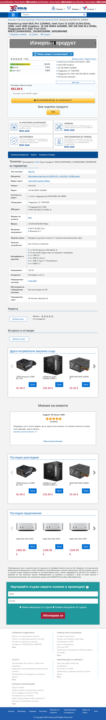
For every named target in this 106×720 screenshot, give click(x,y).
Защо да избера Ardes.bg (67, 663)
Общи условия (18, 687)
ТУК (53, 112)
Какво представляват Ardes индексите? (28, 698)
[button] (58, 9)
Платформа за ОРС (65, 642)
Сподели (46, 34)
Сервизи (32, 711)
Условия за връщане (65, 636)
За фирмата (62, 666)
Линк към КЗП (63, 647)
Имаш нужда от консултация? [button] (52, 54)
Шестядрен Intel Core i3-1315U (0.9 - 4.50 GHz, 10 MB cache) (54, 176)
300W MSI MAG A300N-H (79, 378)
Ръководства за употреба (22, 696)
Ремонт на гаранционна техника (25, 636)
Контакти (43, 711)
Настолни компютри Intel (47, 20)
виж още (75, 82)
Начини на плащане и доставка (70, 639)
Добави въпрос (19, 339)
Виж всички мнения (53, 441)
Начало (11, 711)
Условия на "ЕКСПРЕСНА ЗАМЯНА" (27, 644)
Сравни (34, 34)
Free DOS (32, 281)
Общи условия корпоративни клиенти (28, 690)
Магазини (22, 711)
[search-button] (84, 14)
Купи (32, 384)
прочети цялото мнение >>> (25, 432)
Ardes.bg (11, 20)
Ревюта (34, 155)
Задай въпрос (90, 59)
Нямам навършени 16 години (70, 607)
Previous (11, 366)
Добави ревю (77, 59)
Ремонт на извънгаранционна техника (28, 639)
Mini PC (31, 172)
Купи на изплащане (65, 644)
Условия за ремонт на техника (25, 642)
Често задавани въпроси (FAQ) (25, 693)
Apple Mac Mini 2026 (24, 539)
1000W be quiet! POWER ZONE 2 (50, 378)
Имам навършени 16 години (36, 607)
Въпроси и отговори (47, 155)
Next (94, 366)
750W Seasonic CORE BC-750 (25, 378)
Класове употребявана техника (25, 701)
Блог (96, 711)
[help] (87, 586)
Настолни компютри (26, 20)
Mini (30, 218)
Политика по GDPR (65, 669)
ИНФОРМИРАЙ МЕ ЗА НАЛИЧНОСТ (54, 100)
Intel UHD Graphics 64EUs (39, 181)
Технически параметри (19, 155)
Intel (37, 162)
